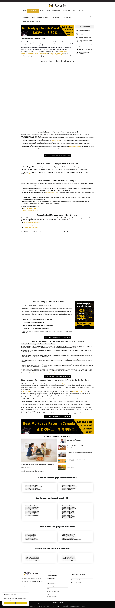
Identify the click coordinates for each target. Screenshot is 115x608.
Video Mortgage (56, 10)
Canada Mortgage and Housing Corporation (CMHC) (43, 373)
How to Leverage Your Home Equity (74, 465)
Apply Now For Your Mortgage (28, 0)
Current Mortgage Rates (75, 585)
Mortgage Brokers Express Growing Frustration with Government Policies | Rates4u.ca (77, 440)
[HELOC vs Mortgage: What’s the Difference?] (62, 461)
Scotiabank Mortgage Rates (30, 227)
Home (24, 10)
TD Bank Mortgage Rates (56, 53)
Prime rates (28, 173)
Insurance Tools (66, 10)
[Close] (27, 593)
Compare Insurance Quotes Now (41, 0)
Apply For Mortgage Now (29, 17)
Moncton (71, 146)
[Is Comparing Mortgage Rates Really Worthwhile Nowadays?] (62, 454)
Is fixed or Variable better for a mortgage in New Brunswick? (38, 305)
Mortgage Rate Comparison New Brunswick (33, 322)
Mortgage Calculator (83, 34)
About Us (41, 14)
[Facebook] (86, 1)
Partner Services (77, 14)
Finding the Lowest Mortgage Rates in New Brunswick (36, 328)
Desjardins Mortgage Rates (52, 596)
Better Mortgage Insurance (64, 14)
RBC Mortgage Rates (51, 580)
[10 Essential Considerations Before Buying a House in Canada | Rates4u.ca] (39, 450)
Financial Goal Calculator (84, 30)
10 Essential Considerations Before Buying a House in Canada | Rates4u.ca (38, 465)
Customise (10, 603)
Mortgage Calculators (50, 14)
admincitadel (24, 467)
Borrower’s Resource (45, 10)
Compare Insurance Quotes (43, 17)
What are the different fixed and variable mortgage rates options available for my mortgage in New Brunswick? (47, 331)
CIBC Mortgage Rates (51, 578)
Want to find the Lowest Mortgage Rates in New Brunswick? (37, 319)
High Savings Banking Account (76, 579)
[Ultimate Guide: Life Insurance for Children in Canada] (62, 447)
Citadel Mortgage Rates (51, 588)
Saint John (77, 146)
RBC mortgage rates (42, 53)
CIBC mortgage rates (30, 53)
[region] (15, 599)
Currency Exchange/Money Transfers (78, 574)
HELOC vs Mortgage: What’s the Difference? (76, 459)
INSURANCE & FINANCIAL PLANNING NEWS (32, 21)
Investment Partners (56, 17)
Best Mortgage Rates (32, 10)
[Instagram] (89, 1)
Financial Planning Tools (79, 10)
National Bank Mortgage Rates (53, 591)
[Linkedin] (90, 1)
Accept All (21, 603)
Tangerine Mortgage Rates (52, 594)
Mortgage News (67, 17)
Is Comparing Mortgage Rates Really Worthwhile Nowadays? (79, 452)
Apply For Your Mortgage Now (85, 49)
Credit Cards (73, 577)
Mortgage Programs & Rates (29, 14)
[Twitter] (87, 1)
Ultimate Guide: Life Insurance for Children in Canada (78, 445)
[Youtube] (92, 1)
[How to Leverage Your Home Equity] (62, 467)
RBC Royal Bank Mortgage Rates (31, 222)
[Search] (90, 16)
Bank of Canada (56, 140)
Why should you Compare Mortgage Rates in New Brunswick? (38, 325)
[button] (47, 305)
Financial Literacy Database (85, 37)
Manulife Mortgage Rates (52, 586)
